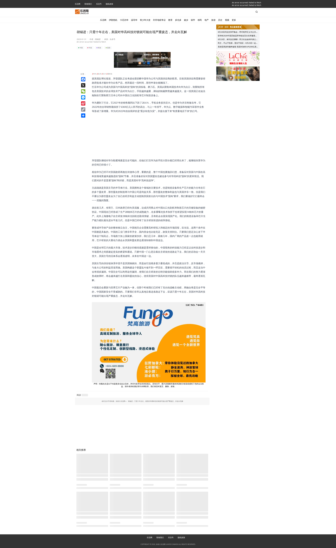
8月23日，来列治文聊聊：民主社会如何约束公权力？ (238, 39)
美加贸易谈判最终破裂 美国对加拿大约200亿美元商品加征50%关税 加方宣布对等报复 (237, 47)
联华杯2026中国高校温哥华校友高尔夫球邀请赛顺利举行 (237, 36)
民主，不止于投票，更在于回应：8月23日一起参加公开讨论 (238, 43)
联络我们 (88, 4)
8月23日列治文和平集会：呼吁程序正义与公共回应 (238, 32)
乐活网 (77, 4)
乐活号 (99, 4)
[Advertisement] (149, 131)
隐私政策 (109, 4)
